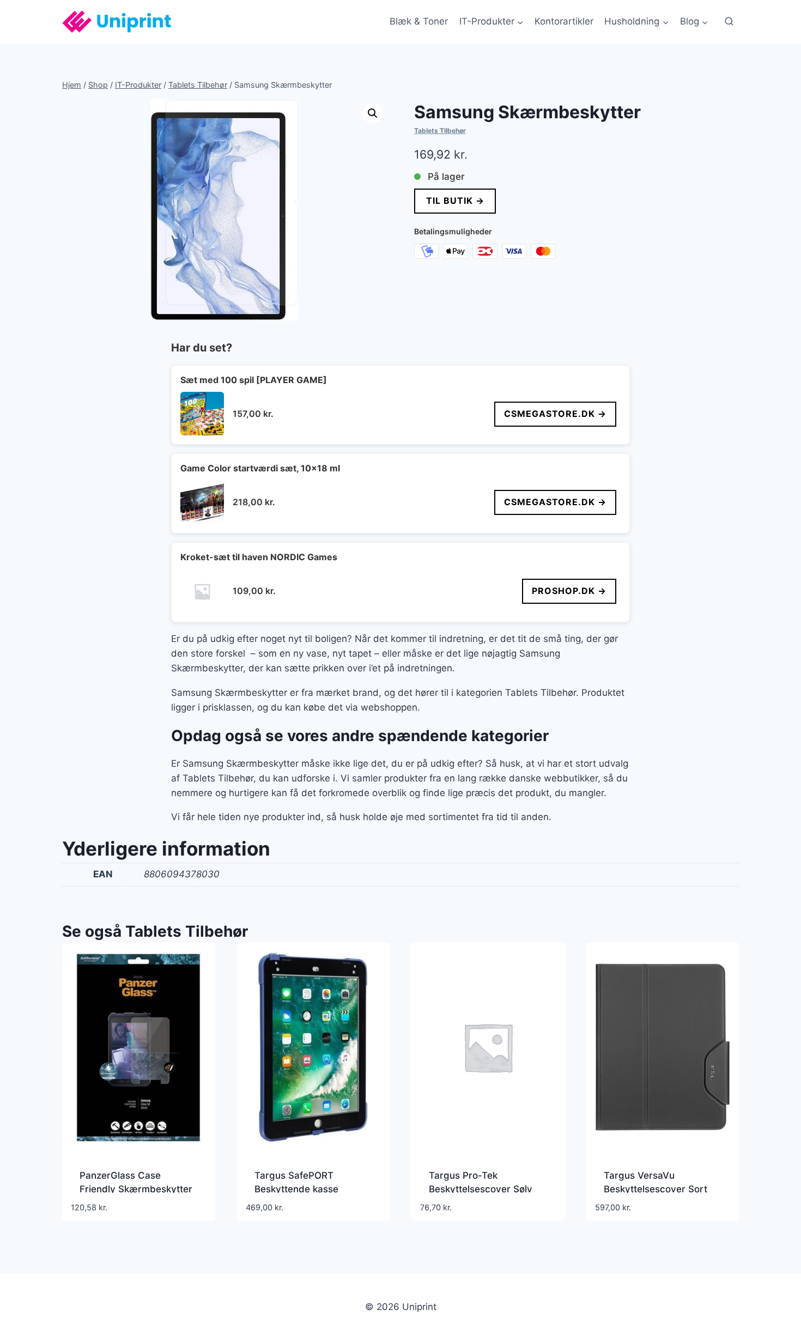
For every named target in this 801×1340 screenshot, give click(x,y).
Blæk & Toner (419, 21)
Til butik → (455, 200)
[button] (373, 113)
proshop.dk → (569, 590)
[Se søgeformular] (729, 22)
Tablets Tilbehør (440, 130)
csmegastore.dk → (555, 413)
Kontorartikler (564, 21)
